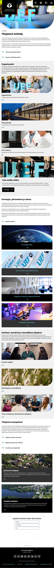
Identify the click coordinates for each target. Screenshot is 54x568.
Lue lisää (6, 189)
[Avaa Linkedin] (25, 556)
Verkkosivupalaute (46, 565)
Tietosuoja (19, 564)
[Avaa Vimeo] (39, 556)
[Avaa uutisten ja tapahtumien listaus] (40, 3)
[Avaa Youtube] (21, 556)
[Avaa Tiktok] (35, 556)
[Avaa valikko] (51, 3)
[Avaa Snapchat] (28, 556)
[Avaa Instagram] (18, 556)
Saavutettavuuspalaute (8, 564)
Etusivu (4, 30)
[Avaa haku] (35, 3)
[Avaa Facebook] (15, 556)
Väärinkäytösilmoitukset (31, 564)
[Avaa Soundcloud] (32, 556)
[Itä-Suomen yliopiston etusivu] (9, 7)
